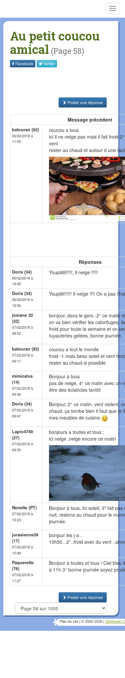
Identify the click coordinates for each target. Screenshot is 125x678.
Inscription (62, 73)
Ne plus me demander (94, 131)
